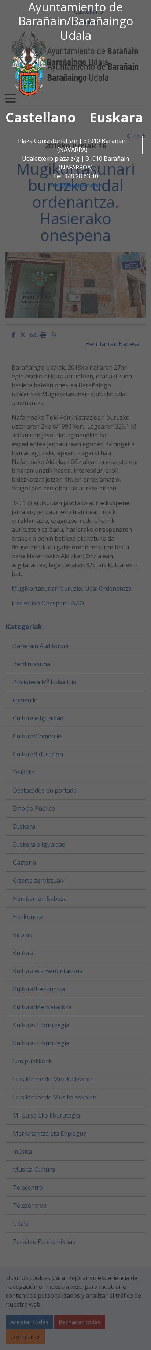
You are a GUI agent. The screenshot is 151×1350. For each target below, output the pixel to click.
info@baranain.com (75, 185)
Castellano (40, 117)
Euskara (116, 117)
